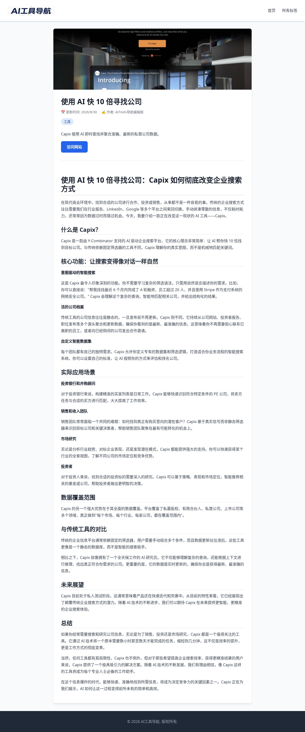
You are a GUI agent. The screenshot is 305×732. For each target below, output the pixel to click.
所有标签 (289, 10)
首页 (272, 10)
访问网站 (74, 146)
